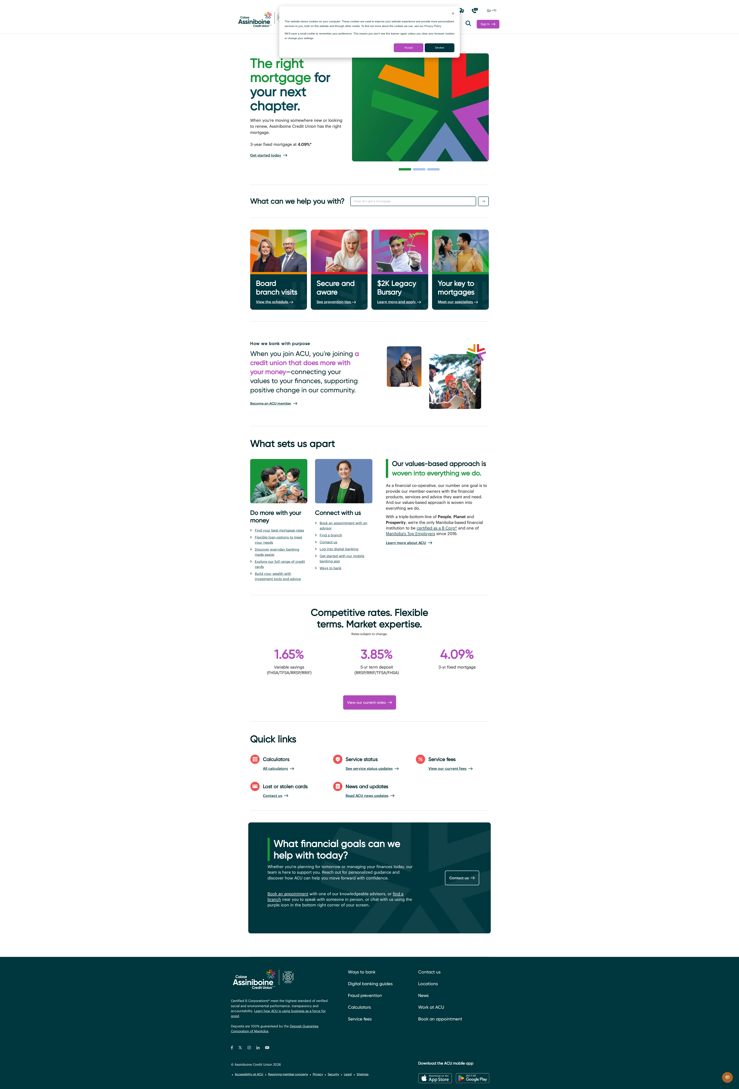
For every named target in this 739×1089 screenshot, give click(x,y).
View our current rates (366, 702)
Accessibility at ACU (249, 1074)
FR (495, 10)
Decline (439, 47)
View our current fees (447, 768)
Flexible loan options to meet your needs (278, 540)
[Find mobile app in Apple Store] (435, 1078)
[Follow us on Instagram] (249, 1048)
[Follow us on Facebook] (232, 1048)
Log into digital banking (339, 549)
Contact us (328, 542)
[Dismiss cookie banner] (453, 14)
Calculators (359, 1007)
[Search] (468, 24)
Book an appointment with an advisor (343, 525)
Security (333, 1074)
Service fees (360, 1019)
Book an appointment (288, 893)
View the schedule (272, 302)
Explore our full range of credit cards (280, 564)
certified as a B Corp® (437, 528)
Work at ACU (431, 1007)
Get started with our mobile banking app (342, 558)
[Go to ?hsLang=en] (262, 20)
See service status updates (369, 768)
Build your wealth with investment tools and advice (278, 576)
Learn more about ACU (406, 542)
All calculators (275, 768)
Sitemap (363, 1074)
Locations (428, 983)
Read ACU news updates (367, 795)
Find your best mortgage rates (279, 530)
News (423, 995)
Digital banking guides (370, 983)
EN (489, 10)
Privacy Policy (432, 26)
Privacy (318, 1074)
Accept (409, 47)
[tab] (405, 169)
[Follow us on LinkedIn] (258, 1048)
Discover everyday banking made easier (277, 552)
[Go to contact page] (475, 10)
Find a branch (331, 535)
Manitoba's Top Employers (410, 533)
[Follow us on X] (240, 1048)
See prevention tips (334, 302)
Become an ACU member (270, 403)
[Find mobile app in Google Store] (472, 1078)
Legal (348, 1074)
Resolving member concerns (288, 1074)
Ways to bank (330, 568)
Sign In (485, 24)
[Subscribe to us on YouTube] (267, 1048)
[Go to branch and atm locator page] (461, 10)
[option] (489, 10)
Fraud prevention (365, 995)
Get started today (265, 155)
